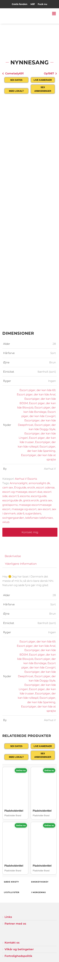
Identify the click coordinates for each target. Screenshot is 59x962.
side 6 (20, 513)
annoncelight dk (39, 483)
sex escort (44, 509)
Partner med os (15, 923)
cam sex (7, 487)
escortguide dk (12, 500)
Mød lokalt (16, 91)
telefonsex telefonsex (39, 517)
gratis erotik (31, 500)
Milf (33, 4)
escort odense (45, 487)
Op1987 (49, 73)
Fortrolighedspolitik (18, 956)
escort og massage (14, 491)
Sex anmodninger (42, 89)
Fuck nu (42, 4)
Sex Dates (16, 80)
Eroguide (20, 487)
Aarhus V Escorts (26, 478)
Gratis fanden (19, 4)
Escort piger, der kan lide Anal (36, 394)
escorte (25, 496)
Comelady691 (14, 73)
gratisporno (10, 504)
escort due (35, 491)
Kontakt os (12, 942)
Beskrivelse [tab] (13, 556)
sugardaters (33, 513)
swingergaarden (13, 517)
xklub (5, 522)
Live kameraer (43, 80)
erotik (31, 487)
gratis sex (46, 500)
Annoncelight (19, 483)
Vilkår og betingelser (19, 949)
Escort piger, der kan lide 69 (37, 390)
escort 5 (14, 496)
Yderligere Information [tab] (21, 563)
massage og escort (24, 509)
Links (8, 917)
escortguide (39, 496)
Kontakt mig (30, 532)
